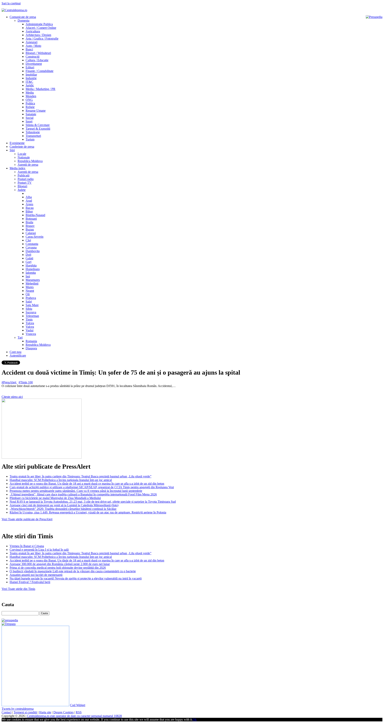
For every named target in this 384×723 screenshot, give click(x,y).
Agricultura (33, 31)
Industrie (31, 78)
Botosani (31, 218)
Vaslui (29, 330)
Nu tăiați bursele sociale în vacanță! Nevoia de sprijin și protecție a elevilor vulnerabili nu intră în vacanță (76, 578)
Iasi (28, 276)
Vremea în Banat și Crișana (27, 546)
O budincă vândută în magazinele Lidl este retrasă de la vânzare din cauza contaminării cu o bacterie (73, 571)
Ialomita (31, 272)
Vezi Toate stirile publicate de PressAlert (27, 519)
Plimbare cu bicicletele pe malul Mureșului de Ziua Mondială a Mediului (55, 498)
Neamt (30, 290)
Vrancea (31, 334)
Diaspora (31, 348)
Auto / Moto (33, 45)
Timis (29, 319)
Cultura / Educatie (37, 60)
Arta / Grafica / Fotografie (42, 38)
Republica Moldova (30, 161)
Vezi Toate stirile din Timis (18, 589)
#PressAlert (9, 382)
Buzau (30, 229)
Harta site (45, 712)
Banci (29, 49)
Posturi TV (25, 182)
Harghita (31, 265)
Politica (30, 103)
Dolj (28, 254)
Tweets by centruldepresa (18, 708)
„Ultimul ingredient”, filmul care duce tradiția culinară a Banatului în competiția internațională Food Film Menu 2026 (83, 494)
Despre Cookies (63, 712)
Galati (29, 258)
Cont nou (15, 352)
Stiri (12, 150)
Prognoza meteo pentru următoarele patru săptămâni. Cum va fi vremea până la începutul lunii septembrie (76, 490)
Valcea (30, 326)
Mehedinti (32, 283)
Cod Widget (77, 705)
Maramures (33, 280)
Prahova (31, 298)
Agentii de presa (28, 164)
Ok (195, 719)
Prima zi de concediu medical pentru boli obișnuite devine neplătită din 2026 (58, 567)
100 (30, 382)
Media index (17, 168)
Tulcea (30, 323)
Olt (28, 294)
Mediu (30, 92)
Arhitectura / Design (38, 35)
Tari (20, 337)
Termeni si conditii (25, 712)
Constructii (32, 56)
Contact (6, 712)
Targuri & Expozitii (38, 128)
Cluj (28, 240)
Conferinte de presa (22, 146)
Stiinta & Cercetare (38, 125)
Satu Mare (32, 305)
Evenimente (17, 143)
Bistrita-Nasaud (35, 215)
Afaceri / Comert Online (41, 27)
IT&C (29, 81)
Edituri (30, 67)
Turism (30, 139)
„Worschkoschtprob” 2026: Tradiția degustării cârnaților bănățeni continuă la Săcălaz (63, 508)
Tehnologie (33, 132)
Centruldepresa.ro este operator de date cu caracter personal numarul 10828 (74, 716)
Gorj (28, 262)
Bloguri (22, 186)
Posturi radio (26, 179)
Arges (29, 204)
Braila (29, 222)
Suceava (31, 312)
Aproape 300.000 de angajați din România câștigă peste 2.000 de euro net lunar (60, 564)
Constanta (32, 244)
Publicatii (23, 175)
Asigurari (31, 42)
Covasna (31, 247)
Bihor (29, 211)
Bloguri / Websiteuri (38, 53)
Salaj (29, 301)
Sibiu (29, 308)
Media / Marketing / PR (40, 89)
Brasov (30, 226)
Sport (29, 121)
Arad (29, 200)
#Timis (23, 382)
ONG (29, 99)
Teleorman (32, 316)
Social (29, 117)
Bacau (30, 208)
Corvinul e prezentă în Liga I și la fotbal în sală (39, 549)
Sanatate (31, 114)
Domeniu (23, 20)
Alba (29, 197)
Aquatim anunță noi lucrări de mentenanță (36, 575)
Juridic (30, 85)
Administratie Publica (39, 24)
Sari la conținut (11, 3)
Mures (30, 287)
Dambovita (33, 251)
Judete (22, 190)
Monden (31, 96)
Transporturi (33, 135)
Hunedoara (33, 269)
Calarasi (31, 233)
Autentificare (18, 355)
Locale (22, 153)
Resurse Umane (36, 110)
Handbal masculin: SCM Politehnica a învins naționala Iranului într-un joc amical (61, 480)
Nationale (24, 157)
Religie (30, 107)
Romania (31, 341)
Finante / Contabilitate (39, 71)
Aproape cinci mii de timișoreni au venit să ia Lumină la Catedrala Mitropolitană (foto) (64, 505)
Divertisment (34, 63)
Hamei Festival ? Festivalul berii (30, 582)
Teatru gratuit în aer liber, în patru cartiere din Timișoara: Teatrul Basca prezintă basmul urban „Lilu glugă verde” (80, 476)
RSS (79, 712)
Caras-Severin (34, 236)
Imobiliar (31, 74)
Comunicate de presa (23, 17)
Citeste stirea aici (12, 396)
